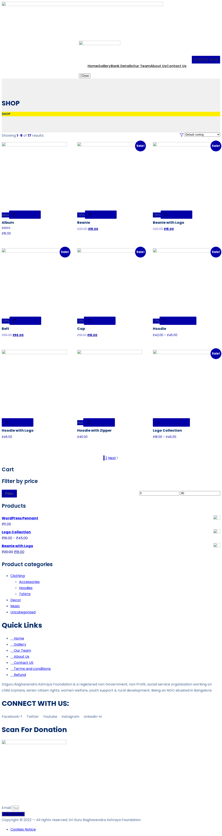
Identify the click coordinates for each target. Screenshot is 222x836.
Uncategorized (23, 612)
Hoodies (26, 587)
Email (7, 807)
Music (15, 606)
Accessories (29, 581)
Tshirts (25, 593)
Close (85, 75)
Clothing (17, 575)
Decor (15, 600)
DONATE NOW (206, 60)
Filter (9, 494)
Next (112, 457)
